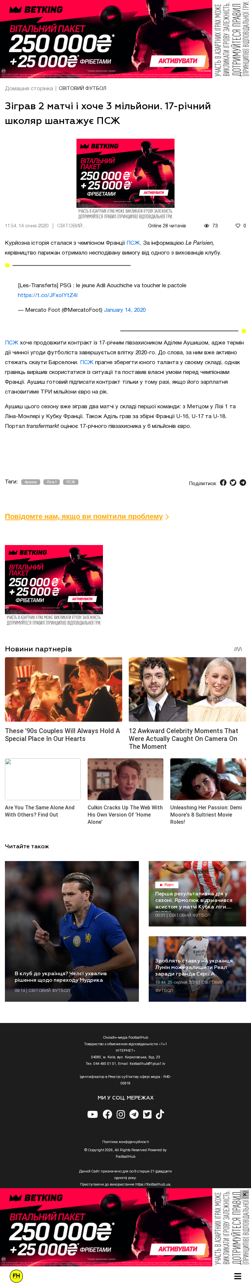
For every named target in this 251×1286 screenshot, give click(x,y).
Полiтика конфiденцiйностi (125, 1142)
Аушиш (31, 482)
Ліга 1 (52, 482)
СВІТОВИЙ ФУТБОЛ (82, 88)
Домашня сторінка (29, 88)
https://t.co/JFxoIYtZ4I (48, 295)
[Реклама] (125, 39)
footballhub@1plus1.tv (147, 1064)
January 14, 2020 (125, 310)
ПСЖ (133, 243)
